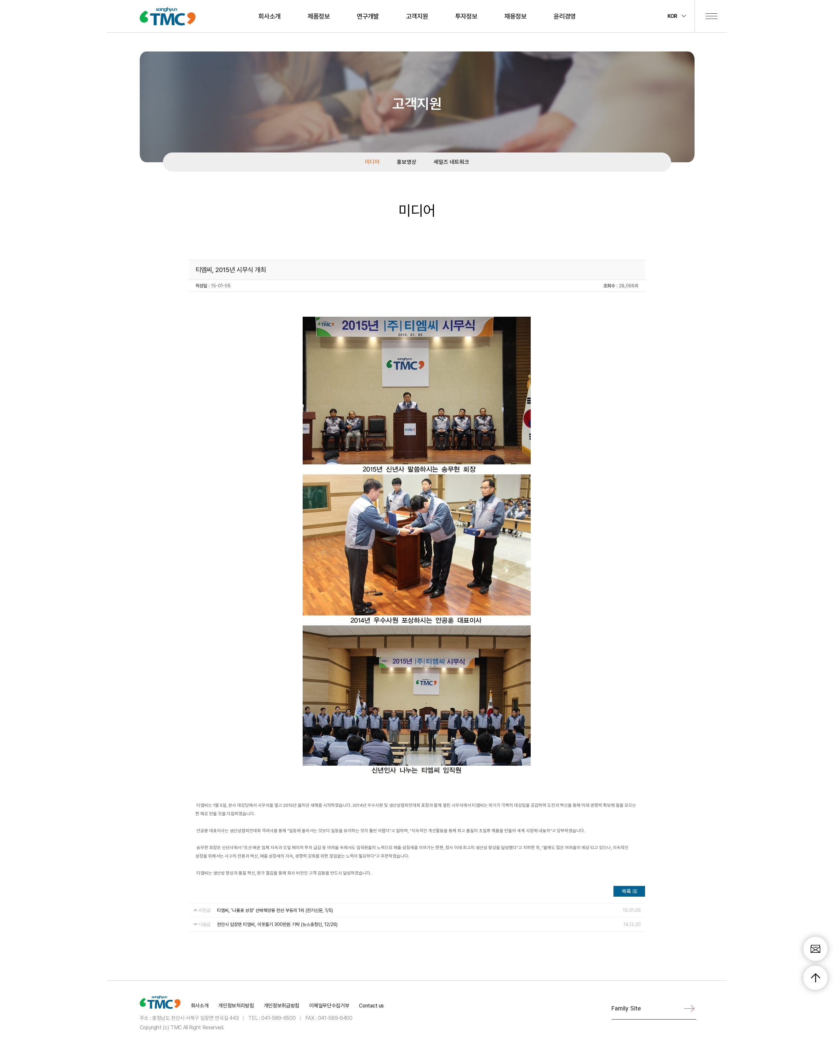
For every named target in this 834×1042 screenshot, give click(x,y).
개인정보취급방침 (281, 1006)
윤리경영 (565, 16)
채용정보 (515, 16)
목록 (626, 891)
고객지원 (417, 16)
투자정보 (466, 16)
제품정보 (319, 16)
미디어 (372, 162)
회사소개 (269, 16)
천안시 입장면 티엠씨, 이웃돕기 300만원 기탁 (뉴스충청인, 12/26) (277, 924)
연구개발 (368, 16)
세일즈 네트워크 (451, 162)
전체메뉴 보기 (711, 16)
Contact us (371, 1006)
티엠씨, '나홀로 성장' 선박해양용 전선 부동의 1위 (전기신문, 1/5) (275, 910)
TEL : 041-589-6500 (271, 1018)
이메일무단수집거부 (329, 1006)
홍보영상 (406, 162)
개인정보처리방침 (236, 1006)
